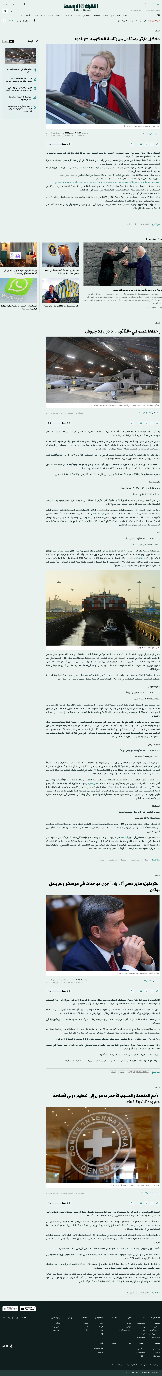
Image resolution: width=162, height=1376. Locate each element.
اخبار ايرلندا (144, 224)
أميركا (113, 1072)
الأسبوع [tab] (5, 41)
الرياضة (58, 16)
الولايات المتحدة (141, 1323)
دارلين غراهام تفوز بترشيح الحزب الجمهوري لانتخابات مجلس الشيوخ (19, 89)
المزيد (22, 16)
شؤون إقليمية (156, 1337)
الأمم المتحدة (143, 1292)
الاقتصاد (105, 16)
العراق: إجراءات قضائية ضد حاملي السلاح (133, 19)
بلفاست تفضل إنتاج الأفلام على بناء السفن (61, 306)
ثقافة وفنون (96, 16)
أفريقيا (143, 1334)
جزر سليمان (91, 783)
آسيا (144, 1330)
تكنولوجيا (77, 16)
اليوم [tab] (11, 41)
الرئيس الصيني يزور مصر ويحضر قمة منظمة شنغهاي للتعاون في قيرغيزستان (20, 109)
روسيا (122, 1072)
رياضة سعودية (155, 1349)
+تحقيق (143, 1356)
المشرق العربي (153, 1334)
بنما (102, 860)
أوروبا (143, 1327)
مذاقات (58, 1323)
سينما (101, 1330)
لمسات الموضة (56, 1330)
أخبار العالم (135, 860)
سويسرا (130, 1292)
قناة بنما (139, 558)
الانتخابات (131, 224)
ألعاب (28, 16)
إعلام (101, 1334)
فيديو (43, 16)
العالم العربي (156, 1323)
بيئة (87, 1330)
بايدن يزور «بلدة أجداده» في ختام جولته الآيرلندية (137, 290)
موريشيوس (112, 860)
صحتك (86, 1323)
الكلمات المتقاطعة (98, 1349)
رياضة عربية (156, 1353)
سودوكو (100, 1353)
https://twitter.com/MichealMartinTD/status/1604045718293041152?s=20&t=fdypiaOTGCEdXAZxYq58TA (106, 182)
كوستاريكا (99, 513)
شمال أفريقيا (153, 1330)
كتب (101, 1323)
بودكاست (35, 16)
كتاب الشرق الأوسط (125, 1330)
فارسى (137, 4)
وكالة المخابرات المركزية (138, 1072)
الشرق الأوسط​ (127, 16)
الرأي (112, 16)
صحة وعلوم (86, 16)
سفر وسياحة (56, 1327)
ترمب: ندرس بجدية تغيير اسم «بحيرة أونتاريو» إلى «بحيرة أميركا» (19, 79)
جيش (146, 860)
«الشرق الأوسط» (148, 134)
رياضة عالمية (156, 1356)
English (153, 4)
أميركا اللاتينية (141, 1337)
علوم (87, 1327)
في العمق (50, 16)
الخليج (155, 1327)
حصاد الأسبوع (141, 1349)
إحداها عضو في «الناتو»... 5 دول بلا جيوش (122, 331)
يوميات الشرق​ (67, 16)
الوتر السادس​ (99, 1327)
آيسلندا (124, 837)
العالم (118, 16)
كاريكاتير (129, 1327)
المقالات (129, 1323)
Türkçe (146, 4)
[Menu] (158, 15)
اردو (141, 4)
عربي (158, 4)
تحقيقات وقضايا (140, 1353)
